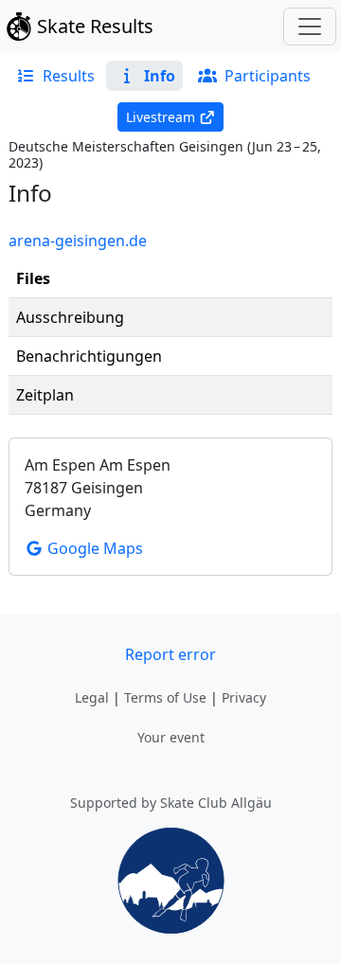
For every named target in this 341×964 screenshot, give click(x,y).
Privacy (244, 697)
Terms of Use (165, 697)
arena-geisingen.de (78, 240)
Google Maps (93, 548)
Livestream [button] (160, 117)
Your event (171, 737)
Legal (92, 697)
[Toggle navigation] (309, 26)
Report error (170, 654)
